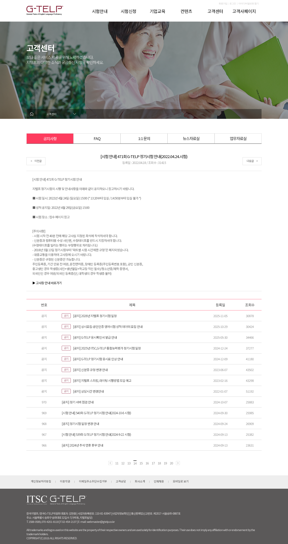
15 (141, 463)
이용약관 (65, 481)
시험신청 (128, 11)
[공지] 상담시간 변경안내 (88, 391)
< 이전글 (36, 161)
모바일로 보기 (181, 481)
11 (116, 463)
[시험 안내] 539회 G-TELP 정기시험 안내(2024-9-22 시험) (96, 434)
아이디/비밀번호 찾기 (248, 3)
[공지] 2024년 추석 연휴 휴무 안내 (82, 445)
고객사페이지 (244, 11)
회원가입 (223, 3)
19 (165, 463)
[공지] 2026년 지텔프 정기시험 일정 (95, 315)
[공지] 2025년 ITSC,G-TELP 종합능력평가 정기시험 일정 (107, 348)
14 (135, 463)
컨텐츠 (186, 11)
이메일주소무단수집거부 (93, 481)
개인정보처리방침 (41, 481)
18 (159, 463)
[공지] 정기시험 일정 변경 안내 (80, 423)
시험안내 (100, 11)
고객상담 (121, 481)
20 (171, 463)
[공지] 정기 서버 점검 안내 (77, 402)
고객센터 (215, 11)
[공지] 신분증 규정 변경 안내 (90, 369)
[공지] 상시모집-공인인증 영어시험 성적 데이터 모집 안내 (107, 326)
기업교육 (157, 11)
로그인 (232, 3)
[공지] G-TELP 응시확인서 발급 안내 (95, 337)
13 (128, 463)
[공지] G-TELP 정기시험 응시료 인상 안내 (98, 359)
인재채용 (159, 481)
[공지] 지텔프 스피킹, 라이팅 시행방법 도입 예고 (102, 380)
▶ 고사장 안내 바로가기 (47, 282)
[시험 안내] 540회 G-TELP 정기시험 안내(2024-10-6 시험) (96, 412)
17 (153, 463)
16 (147, 463)
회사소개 (140, 481)
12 (122, 463)
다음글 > (252, 161)
